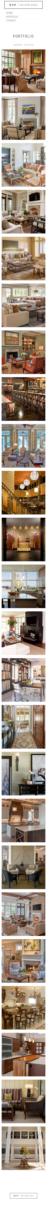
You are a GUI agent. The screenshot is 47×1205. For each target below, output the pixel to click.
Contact (11, 20)
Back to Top (43, 1201)
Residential (18, 44)
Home (9, 12)
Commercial (29, 44)
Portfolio (12, 16)
